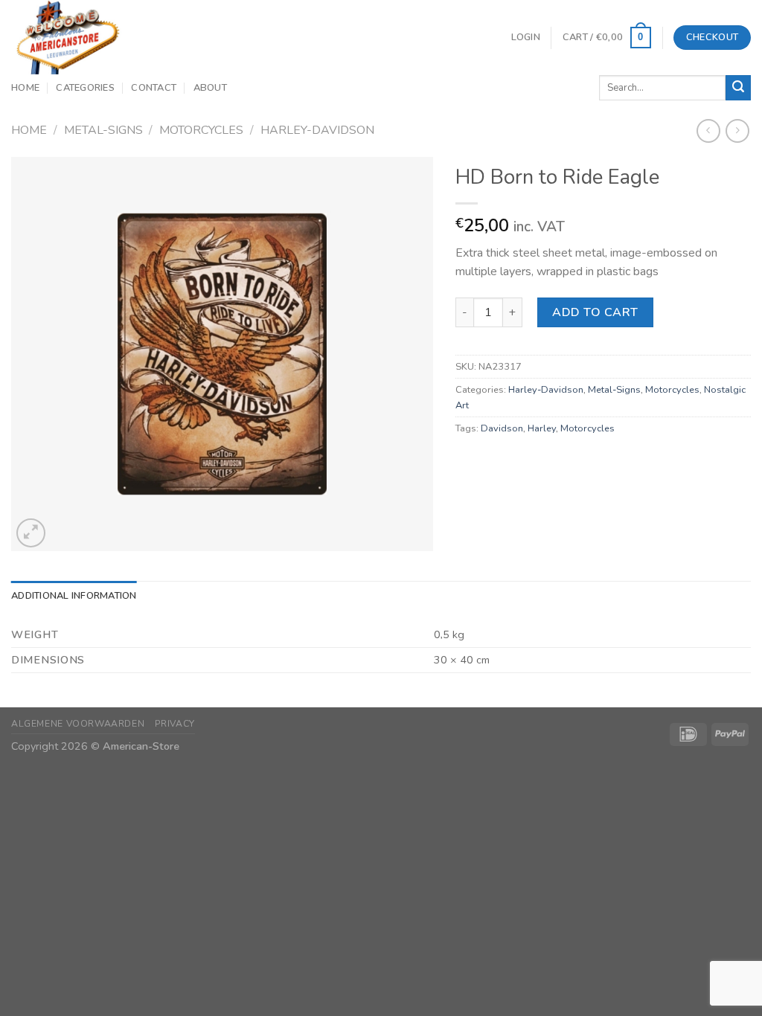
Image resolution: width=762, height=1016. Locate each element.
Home (25, 87)
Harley (542, 428)
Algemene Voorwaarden (77, 724)
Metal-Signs (103, 130)
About (210, 87)
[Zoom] (30, 532)
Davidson (502, 428)
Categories (85, 87)
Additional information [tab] (74, 595)
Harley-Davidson (317, 130)
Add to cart (595, 312)
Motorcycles (201, 130)
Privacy (175, 724)
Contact (153, 87)
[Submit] (738, 87)
